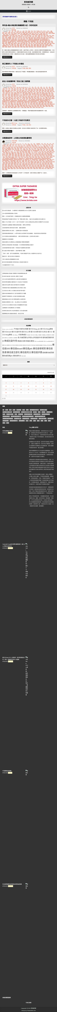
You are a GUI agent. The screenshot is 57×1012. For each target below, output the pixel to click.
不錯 (41, 88)
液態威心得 (50, 418)
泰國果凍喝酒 (14, 40)
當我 (6, 161)
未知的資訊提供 (28, 319)
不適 (38, 88)
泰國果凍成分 (13, 41)
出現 (34, 32)
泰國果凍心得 (5, 41)
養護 (43, 47)
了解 (49, 88)
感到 (7, 154)
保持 (20, 32)
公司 (26, 90)
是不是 (49, 97)
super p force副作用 (9, 329)
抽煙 (42, 154)
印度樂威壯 (22, 334)
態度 (53, 96)
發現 (43, 103)
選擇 (38, 45)
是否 (53, 97)
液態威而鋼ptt (34, 101)
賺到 (52, 105)
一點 (52, 87)
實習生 (18, 95)
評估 (32, 105)
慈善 (51, 96)
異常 (35, 42)
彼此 (3, 96)
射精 (19, 35)
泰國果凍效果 (20, 41)
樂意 (4, 99)
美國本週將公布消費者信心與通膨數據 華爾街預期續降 (15, 242)
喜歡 (6, 149)
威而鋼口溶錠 (34, 34)
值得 (52, 89)
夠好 (40, 92)
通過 (21, 45)
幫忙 (41, 95)
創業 (3, 91)
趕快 (13, 106)
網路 (42, 104)
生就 (17, 103)
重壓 (3, 47)
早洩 (23, 38)
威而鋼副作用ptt (26, 34)
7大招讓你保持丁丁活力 (8, 265)
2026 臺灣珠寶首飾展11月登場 (9, 213)
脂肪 (29, 164)
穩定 (6, 43)
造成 (47, 166)
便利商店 (21, 147)
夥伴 (43, 92)
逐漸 (24, 166)
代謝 (47, 146)
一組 (41, 143)
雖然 (6, 168)
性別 (17, 36)
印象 (15, 148)
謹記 (43, 105)
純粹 (6, 164)
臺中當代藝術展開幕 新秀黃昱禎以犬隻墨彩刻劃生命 (15, 262)
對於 (22, 35)
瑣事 (40, 160)
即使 (22, 91)
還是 (52, 106)
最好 (44, 38)
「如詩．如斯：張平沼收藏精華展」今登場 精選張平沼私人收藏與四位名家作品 (22, 253)
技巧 (21, 97)
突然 (21, 163)
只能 (42, 91)
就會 (26, 151)
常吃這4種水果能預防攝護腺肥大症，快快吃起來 (19, 25)
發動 (15, 161)
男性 (32, 42)
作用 (12, 32)
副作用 (43, 32)
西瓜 (15, 44)
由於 (29, 42)
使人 (15, 32)
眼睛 (46, 42)
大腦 (47, 149)
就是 (27, 35)
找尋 (18, 97)
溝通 (48, 101)
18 (13, 389)
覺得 (24, 44)
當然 (37, 103)
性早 (23, 36)
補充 (46, 164)
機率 (7, 99)
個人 (43, 89)
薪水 (9, 105)
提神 (10, 155)
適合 (41, 106)
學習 (9, 95)
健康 (29, 32)
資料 (49, 165)
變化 (32, 44)
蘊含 (4, 44)
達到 (32, 45)
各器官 (15, 33)
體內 (45, 47)
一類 (44, 143)
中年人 (44, 31)
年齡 (44, 35)
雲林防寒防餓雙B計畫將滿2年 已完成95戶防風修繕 (14, 282)
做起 (3, 90)
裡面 (12, 44)
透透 (21, 166)
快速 (31, 96)
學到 (50, 94)
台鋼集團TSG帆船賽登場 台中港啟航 (11, 308)
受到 (9, 33)
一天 (35, 87)
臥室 (34, 164)
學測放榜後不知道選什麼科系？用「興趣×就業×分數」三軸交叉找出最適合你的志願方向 (23, 219)
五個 (3, 89)
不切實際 (28, 145)
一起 (49, 87)
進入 (23, 45)
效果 (35, 155)
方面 (13, 38)
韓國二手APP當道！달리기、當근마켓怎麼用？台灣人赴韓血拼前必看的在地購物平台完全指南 (25, 222)
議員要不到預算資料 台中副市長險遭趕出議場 (13, 296)
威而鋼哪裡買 (5, 35)
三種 (17, 31)
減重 (17, 160)
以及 (6, 32)
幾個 (44, 95)
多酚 (4, 34)
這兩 (24, 106)
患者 (33, 36)
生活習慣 (22, 42)
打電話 (36, 154)
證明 (41, 165)
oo (21, 87)
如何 (9, 94)
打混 (33, 154)
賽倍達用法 (25, 352)
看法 (29, 161)
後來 (26, 152)
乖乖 (30, 146)
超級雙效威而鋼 (48, 352)
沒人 (15, 99)
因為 (33, 33)
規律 (21, 44)
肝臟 (24, 43)
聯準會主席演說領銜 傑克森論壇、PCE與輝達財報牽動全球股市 (18, 245)
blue (11, 87)
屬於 (30, 35)
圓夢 (24, 92)
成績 (9, 97)
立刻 (24, 163)
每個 (9, 99)
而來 (48, 104)
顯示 (31, 168)
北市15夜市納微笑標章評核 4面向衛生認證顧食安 (14, 279)
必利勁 (13, 28)
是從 (3, 98)
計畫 (15, 165)
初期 (37, 32)
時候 (26, 38)
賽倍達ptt (28, 348)
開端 (50, 167)
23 (51, 389)
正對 (19, 157)
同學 (48, 91)
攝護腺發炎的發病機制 (7, 239)
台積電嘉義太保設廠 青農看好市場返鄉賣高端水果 (14, 273)
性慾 (38, 96)
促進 (40, 89)
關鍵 (12, 107)
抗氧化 (45, 36)
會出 (47, 38)
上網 (10, 145)
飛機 (34, 168)
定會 (41, 150)
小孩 (25, 35)
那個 (46, 45)
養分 (46, 168)
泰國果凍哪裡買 (6, 40)
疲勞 (12, 161)
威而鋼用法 (11, 337)
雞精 (9, 168)
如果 (12, 94)
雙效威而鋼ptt (7, 355)
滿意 (40, 41)
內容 (20, 90)
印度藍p (36, 335)
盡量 (23, 161)
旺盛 (6, 156)
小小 (15, 151)
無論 (43, 41)
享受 (3, 32)
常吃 (36, 35)
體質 (39, 107)
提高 (3, 38)
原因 (25, 91)
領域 (36, 107)
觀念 (26, 105)
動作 (6, 33)
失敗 (49, 92)
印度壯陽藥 (14, 140)
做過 (6, 90)
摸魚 (24, 155)
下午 (16, 145)
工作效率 (35, 151)
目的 (26, 161)
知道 (49, 42)
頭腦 (23, 168)
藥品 (51, 43)
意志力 (4, 154)
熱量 (23, 160)
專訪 (6, 151)
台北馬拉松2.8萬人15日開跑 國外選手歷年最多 (13, 291)
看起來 (32, 161)
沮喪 (44, 157)
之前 (47, 88)
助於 (3, 33)
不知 (7, 146)
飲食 (35, 47)
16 (51, 386)
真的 (9, 104)
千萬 (17, 91)
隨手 (3, 168)
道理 (14, 167)
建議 (47, 95)
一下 (29, 87)
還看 (28, 167)
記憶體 (23, 165)
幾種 (12, 152)
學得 (52, 94)
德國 (29, 152)
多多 (30, 149)
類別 (26, 168)
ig (17, 87)
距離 (16, 166)
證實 (38, 165)
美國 (18, 43)
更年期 (38, 38)
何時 (26, 89)
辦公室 (11, 45)
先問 (12, 90)
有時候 (47, 156)
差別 (35, 95)
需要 (27, 47)
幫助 (51, 151)
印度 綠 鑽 (32, 335)
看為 (3, 104)
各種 (18, 33)
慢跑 (10, 154)
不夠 (12, 88)
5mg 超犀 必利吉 (33, 427)
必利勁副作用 (37, 337)
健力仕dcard (6, 332)
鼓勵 (6, 169)
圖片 (26, 92)
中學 (44, 88)
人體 (44, 146)
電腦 (24, 47)
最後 (12, 98)
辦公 (8, 45)
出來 (34, 90)
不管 (33, 88)
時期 (29, 38)
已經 (38, 95)
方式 (40, 97)
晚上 (24, 156)
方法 (43, 97)
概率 (16, 39)
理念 (37, 160)
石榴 (52, 42)
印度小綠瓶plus (15, 335)
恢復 (49, 152)
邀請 (49, 106)
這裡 (44, 166)
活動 (47, 159)
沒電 (42, 157)
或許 (21, 154)
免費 (15, 90)
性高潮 (41, 96)
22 (43, 389)
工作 (33, 35)
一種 (15, 31)
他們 (15, 89)
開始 (16, 47)
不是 (32, 31)
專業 (24, 95)
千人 (14, 91)
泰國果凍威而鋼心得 (45, 40)
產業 (23, 103)
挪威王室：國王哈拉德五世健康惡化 (11, 256)
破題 (17, 104)
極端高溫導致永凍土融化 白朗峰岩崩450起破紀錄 (15, 231)
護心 (29, 44)
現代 (13, 42)
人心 (41, 146)
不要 (35, 88)
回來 (13, 149)
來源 (34, 89)
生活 (18, 42)
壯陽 (49, 33)
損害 (29, 97)
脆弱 (39, 43)
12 (21, 386)
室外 (47, 150)
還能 (43, 45)
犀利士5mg (14, 123)
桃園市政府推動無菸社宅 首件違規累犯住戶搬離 (14, 293)
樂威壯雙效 (30, 341)
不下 (21, 145)
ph (23, 87)
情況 (36, 36)
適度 (17, 167)
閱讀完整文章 (7, 57)
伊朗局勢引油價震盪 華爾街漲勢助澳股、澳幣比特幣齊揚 (16, 225)
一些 (9, 31)
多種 (38, 149)
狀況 (6, 103)
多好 (33, 149)
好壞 (6, 94)
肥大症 (30, 43)
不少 (40, 145)
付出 (17, 89)
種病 (3, 43)
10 (6, 386)
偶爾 (45, 147)
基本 (35, 92)
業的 (44, 98)
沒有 (18, 99)
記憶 (20, 165)
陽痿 (21, 47)
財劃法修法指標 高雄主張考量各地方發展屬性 (13, 285)
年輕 (4, 152)
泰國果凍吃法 (45, 39)
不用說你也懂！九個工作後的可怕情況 (16, 120)
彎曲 (53, 35)
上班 (53, 143)
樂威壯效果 (22, 341)
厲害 (27, 68)
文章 (46, 155)
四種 (30, 33)
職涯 (51, 104)
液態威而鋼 (27, 41)
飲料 (37, 168)
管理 (31, 104)
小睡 (20, 151)
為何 (51, 101)
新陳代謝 (50, 155)
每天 (27, 157)
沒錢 (24, 99)
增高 (44, 33)
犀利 (3, 42)
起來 (6, 106)
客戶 (44, 150)
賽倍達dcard (16, 348)
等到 (29, 163)
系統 (3, 164)
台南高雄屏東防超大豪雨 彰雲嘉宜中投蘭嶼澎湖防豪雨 (16, 248)
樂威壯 (53, 98)
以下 (23, 89)
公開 (29, 90)
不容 (38, 145)
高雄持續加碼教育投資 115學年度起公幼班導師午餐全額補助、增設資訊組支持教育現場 (24, 233)
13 (28, 386)
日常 (16, 38)
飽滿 (40, 168)
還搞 (20, 167)
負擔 (47, 165)
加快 (12, 148)
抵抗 (48, 36)
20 (28, 389)
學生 (6, 95)
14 (36, 386)
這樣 (38, 166)
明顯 (46, 97)
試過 (30, 165)
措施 (51, 36)
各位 (38, 148)
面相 (49, 421)
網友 (20, 164)
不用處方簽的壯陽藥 (21, 329)
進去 (38, 106)
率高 (9, 103)
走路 (52, 165)
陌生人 (19, 107)
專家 (3, 151)
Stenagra (4, 329)
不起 (16, 146)
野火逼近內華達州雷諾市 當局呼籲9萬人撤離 (13, 251)
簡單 (34, 104)
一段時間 (37, 143)
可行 (32, 148)
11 (13, 386)
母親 (21, 39)
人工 (38, 146)
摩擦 (21, 155)
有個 (35, 156)
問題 (24, 33)
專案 (21, 95)
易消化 (9, 156)
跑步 (13, 166)
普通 (9, 98)
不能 (10, 146)
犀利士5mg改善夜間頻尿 (39, 341)
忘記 (26, 96)
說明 (40, 105)
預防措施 (31, 47)
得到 (6, 36)
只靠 (26, 148)
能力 (34, 43)
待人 (6, 96)
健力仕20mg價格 (46, 329)
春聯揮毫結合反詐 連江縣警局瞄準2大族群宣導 (13, 299)
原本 (28, 91)
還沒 (3, 107)
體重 (48, 168)
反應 (21, 148)
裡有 (48, 164)
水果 (33, 157)
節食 (35, 163)
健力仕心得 (26, 332)
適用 (35, 45)
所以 (42, 36)
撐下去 (31, 155)
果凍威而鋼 (28, 2)
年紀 (42, 35)
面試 (31, 107)
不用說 (38, 31)
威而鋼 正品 (6, 337)
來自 (15, 147)
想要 (48, 96)
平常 (53, 151)
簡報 (38, 163)
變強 (46, 105)
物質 (49, 41)
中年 (41, 31)
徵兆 (20, 96)
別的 (40, 32)
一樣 (40, 87)
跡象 (16, 106)
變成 (38, 44)
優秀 (9, 90)
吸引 (4, 92)
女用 (3, 94)
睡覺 (7, 163)
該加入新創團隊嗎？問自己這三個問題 (16, 81)
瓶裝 (43, 160)
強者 (52, 95)
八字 (10, 410)
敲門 (35, 97)
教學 (32, 97)
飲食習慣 (39, 47)
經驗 (39, 104)
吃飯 (35, 148)
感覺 (39, 36)
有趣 (30, 98)
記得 (17, 165)
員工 (9, 92)
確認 (20, 104)
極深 (47, 98)
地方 (38, 33)
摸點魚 (27, 155)
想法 (45, 96)
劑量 (47, 32)
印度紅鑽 (28, 335)
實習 (15, 95)
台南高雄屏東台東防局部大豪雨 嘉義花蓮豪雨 (14, 228)
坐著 (41, 33)
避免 (40, 45)
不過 (18, 146)
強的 (49, 95)
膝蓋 (31, 164)
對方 (27, 95)
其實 (31, 90)
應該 (13, 154)
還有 (25, 167)
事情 (52, 88)
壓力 (47, 33)
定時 (11, 35)
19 (21, 389)
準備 (45, 101)
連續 (49, 166)
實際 (52, 150)
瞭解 (12, 104)
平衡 (39, 35)
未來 (7, 157)
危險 (20, 91)
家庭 (13, 35)
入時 (17, 90)
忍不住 (35, 152)
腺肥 (42, 43)
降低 (53, 167)
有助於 (4, 39)
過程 (29, 45)
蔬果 (48, 43)
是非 (13, 156)
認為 (35, 105)
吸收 (46, 148)
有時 (44, 156)
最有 (30, 156)
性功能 (20, 36)
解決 (29, 105)
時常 (18, 156)
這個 (15, 45)
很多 (3, 36)
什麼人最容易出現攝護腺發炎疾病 (10, 259)
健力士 (50, 332)
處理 (12, 105)
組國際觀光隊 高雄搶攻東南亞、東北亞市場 (13, 313)
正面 (25, 157)
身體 (50, 44)
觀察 (24, 105)
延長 (50, 35)
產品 (20, 103)
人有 (12, 89)
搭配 (18, 155)
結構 (9, 43)
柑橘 (13, 39)
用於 (26, 42)
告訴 (49, 148)
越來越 (46, 44)
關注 (18, 47)
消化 (53, 159)
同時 (51, 91)
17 (6, 389)
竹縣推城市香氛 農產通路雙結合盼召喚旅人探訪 (14, 288)
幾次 (9, 152)
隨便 (25, 107)
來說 (17, 32)
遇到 (26, 45)
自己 (4, 105)
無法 (3, 103)
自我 (40, 164)
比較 (27, 39)
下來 (26, 31)
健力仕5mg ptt (34, 329)
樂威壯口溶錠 (10, 414)
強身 (21, 152)
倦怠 (34, 147)
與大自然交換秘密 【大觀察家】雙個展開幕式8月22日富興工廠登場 (19, 210)
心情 (32, 152)
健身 (42, 147)
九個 (27, 125)
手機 (30, 154)
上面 (23, 31)
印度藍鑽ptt (44, 335)
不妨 (35, 145)
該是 (33, 165)
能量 (26, 164)
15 (43, 386)
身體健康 (4, 45)
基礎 (24, 149)
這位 (30, 166)
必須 (23, 96)
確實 (15, 163)
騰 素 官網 (24, 356)
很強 (12, 96)
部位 (52, 45)
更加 (32, 38)
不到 (6, 88)
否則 (53, 91)
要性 (18, 44)
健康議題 (13, 30)
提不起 (4, 155)
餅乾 (43, 168)
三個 (3, 88)
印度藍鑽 (39, 335)
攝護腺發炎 (49, 412)
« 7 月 (3, 398)
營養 (46, 41)
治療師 (50, 157)
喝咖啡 (9, 149)
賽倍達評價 (36, 352)
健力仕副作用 (17, 332)
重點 (6, 107)
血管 (7, 44)
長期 (13, 47)
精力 (40, 163)
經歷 (36, 104)
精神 (48, 163)
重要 (6, 47)
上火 (20, 31)
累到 (9, 164)
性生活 (27, 36)
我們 (18, 154)
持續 (48, 154)
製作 (3, 165)
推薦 (24, 97)
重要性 (9, 47)
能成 (53, 104)
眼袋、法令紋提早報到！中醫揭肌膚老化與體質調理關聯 (16, 216)
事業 (35, 146)
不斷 (29, 31)
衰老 (9, 44)
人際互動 (13, 68)
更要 (42, 38)
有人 (20, 98)
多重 (7, 34)
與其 (7, 105)
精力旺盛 (44, 163)
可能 (12, 33)
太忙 (49, 149)
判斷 (43, 90)
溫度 (37, 41)
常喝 (48, 151)
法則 (26, 99)
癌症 (40, 42)
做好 (26, 32)
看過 (35, 161)
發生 (20, 161)
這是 (27, 106)
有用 (51, 156)
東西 (10, 39)
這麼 (33, 106)
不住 (24, 145)
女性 (52, 92)
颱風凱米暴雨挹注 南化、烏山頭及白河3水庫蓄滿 (14, 302)
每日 (24, 39)
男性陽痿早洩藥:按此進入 (10, 17)
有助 (53, 38)
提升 (7, 155)
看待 (51, 103)
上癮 (7, 145)
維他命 (15, 43)
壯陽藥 (53, 33)
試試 (27, 165)
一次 (43, 87)
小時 (17, 151)
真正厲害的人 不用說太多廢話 (13, 64)
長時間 (46, 167)
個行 (46, 89)
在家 (35, 33)
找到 (15, 97)
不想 (17, 88)
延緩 (47, 35)
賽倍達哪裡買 (39, 348)
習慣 (21, 43)
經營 (12, 164)
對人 (9, 151)
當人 (3, 161)
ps (25, 87)
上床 (50, 143)
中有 (48, 31)
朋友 (33, 98)
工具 (39, 151)
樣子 (16, 157)
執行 (32, 92)
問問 (15, 92)
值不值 (49, 89)
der (14, 87)
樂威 (49, 98)
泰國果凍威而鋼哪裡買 (33, 40)
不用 (34, 31)
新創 (38, 97)
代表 (20, 89)
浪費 (50, 159)
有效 (41, 156)
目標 (48, 103)
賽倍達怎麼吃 (13, 352)
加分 (11, 91)
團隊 (29, 92)
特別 (51, 41)
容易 (16, 35)
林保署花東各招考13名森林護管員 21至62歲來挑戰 (14, 311)
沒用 (21, 99)
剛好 (48, 90)
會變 (17, 98)
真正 (43, 42)
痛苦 (40, 103)
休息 (3, 147)
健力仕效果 (35, 332)
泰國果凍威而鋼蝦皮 (8, 418)
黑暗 (3, 169)
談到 (35, 165)
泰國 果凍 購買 (42, 418)
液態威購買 (33, 41)
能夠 (36, 43)
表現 (43, 164)
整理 (43, 155)
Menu (29, 11)
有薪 (27, 98)
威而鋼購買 (15, 337)
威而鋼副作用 (48, 335)
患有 (30, 36)
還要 (31, 167)
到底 (46, 90)
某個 (38, 98)
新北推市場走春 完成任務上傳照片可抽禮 (12, 276)
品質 (7, 92)
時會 (21, 156)
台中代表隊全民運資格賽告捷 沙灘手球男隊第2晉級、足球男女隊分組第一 (21, 236)
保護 (23, 32)
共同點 (51, 147)
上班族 (4, 145)
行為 (15, 105)
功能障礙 (50, 32)
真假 (38, 161)
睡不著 (50, 161)
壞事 (38, 92)
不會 (23, 88)
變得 (35, 44)
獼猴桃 (9, 42)
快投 (29, 96)
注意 (29, 99)
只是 (36, 91)
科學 (18, 163)
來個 (9, 147)
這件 (27, 166)
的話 (46, 103)
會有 (50, 38)
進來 (35, 106)
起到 (43, 44)
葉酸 (45, 43)
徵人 (17, 96)
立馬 (26, 163)
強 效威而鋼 (22, 337)
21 (36, 389)
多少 (35, 149)
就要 (29, 151)
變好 (44, 165)
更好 (35, 38)
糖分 (51, 163)
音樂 (17, 168)
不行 (13, 146)
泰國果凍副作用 (38, 39)
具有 (31, 32)
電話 (15, 168)
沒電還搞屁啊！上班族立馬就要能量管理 (17, 138)
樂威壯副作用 (10, 341)
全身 (48, 147)
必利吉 (13, 66)
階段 (22, 107)
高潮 (42, 107)
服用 (7, 39)
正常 (18, 39)
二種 (51, 31)
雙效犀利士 (17, 355)
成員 (7, 97)
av (8, 87)
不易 (46, 145)
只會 (39, 91)
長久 (43, 167)
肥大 (27, 43)
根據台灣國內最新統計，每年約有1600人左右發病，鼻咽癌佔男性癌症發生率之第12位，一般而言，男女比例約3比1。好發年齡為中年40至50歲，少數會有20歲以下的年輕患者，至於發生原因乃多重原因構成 (41, 435)
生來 (15, 103)
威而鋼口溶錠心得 (43, 34)
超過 (6, 166)
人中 (6, 89)
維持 (17, 164)
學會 (3, 95)
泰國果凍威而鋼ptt (22, 40)
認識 (38, 105)
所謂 (27, 154)
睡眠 (4, 163)
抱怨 (39, 154)
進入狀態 (4, 167)
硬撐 (12, 163)
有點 (53, 156)
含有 (21, 33)
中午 (24, 146)
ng (19, 87)
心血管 (9, 36)
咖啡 (52, 148)
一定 (38, 87)
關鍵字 (15, 107)
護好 (26, 44)
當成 (34, 103)
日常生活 (19, 38)
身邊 (18, 106)
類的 (29, 168)
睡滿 (53, 161)
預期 (34, 107)
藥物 (53, 43)
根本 (41, 98)
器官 (27, 33)
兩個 (23, 90)
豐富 (40, 44)
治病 (47, 157)
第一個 (23, 104)
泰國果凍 (31, 39)
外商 (27, 149)
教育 (40, 155)
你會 (31, 89)
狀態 (6, 42)
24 (6, 393)
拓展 (45, 154)
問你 (12, 92)
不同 (9, 88)
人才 (9, 89)
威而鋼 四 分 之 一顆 (16, 34)
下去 (18, 145)
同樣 (43, 148)
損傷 (6, 38)
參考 (34, 91)
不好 (15, 88)
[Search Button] (28, 7)
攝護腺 (9, 38)
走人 (3, 106)
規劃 (21, 105)
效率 (38, 155)
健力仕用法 (43, 332)
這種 (18, 45)
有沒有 (23, 98)
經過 (12, 43)
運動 (11, 167)
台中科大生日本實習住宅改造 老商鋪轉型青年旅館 (14, 305)
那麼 (49, 45)
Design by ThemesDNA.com (29, 1010)
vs (27, 87)
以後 (9, 32)
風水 (4, 423)
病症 (38, 42)
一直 (12, 31)
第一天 (27, 104)
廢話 (30, 68)
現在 (16, 42)
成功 (4, 97)
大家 (9, 34)
